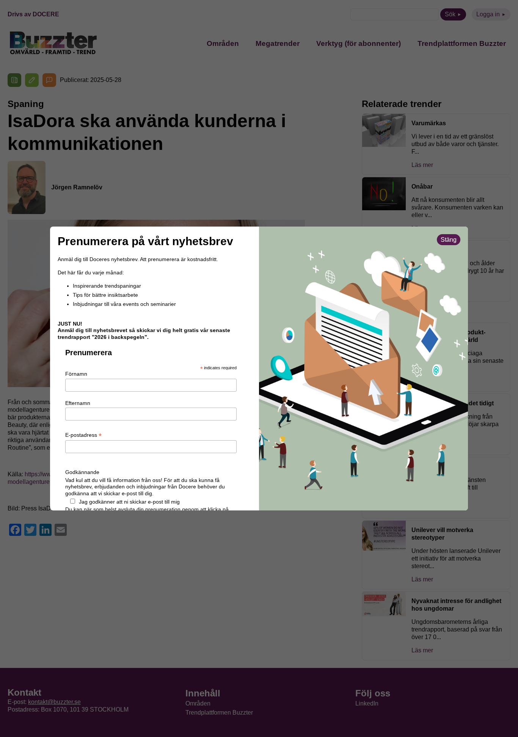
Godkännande (82, 472)
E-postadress (83, 435)
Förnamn (76, 374)
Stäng (449, 239)
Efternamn (77, 403)
